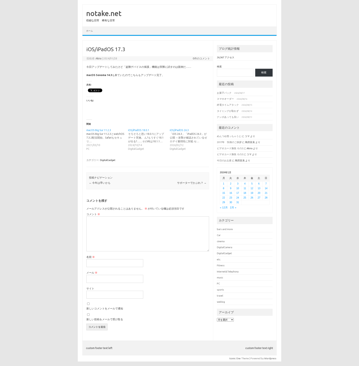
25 (244, 197)
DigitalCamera (224, 247)
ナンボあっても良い (228, 117)
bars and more (225, 229)
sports (220, 289)
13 (259, 188)
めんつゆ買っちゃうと (229, 136)
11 (245, 188)
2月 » (233, 207)
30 (230, 202)
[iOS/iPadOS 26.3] (190, 139)
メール (91, 272)
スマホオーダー (225, 98)
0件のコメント (201, 58)
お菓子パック (224, 93)
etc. (219, 259)
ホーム (89, 31)
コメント (93, 214)
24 (237, 197)
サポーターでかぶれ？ (191, 182)
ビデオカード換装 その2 (230, 148)
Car (219, 235)
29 (223, 202)
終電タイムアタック (228, 104)
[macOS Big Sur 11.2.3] (107, 139)
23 (230, 197)
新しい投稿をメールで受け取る (104, 319)
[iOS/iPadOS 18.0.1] (149, 139)
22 (223, 197)
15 (223, 193)
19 (252, 193)
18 (244, 193)
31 (237, 202)
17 (237, 193)
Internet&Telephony (228, 271)
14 (266, 188)
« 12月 (224, 207)
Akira (98, 58)
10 (237, 188)
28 (266, 197)
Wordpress (270, 358)
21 (266, 193)
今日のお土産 (224, 160)
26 (252, 197)
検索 (219, 66)
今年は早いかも (100, 182)
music (220, 277)
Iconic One (235, 358)
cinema (221, 241)
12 (252, 188)
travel (220, 295)
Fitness (221, 265)
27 (259, 197)
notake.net (103, 13)
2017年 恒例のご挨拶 (229, 142)
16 (230, 193)
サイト (90, 288)
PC (218, 283)
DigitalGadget (107, 160)
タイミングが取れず (228, 111)
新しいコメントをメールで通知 (104, 308)
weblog (221, 301)
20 (259, 193)
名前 (90, 256)
